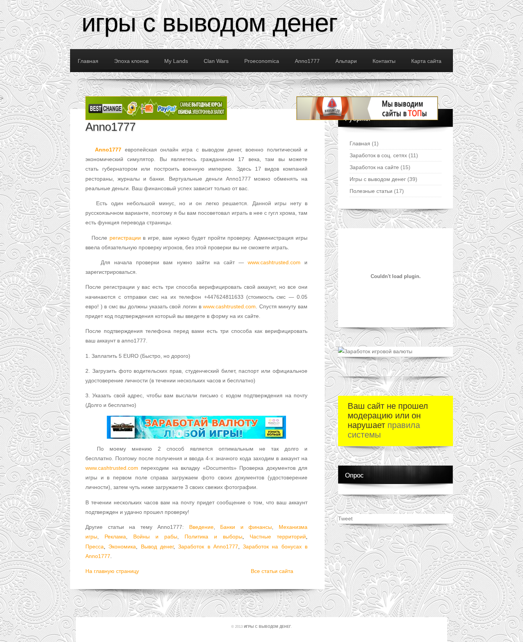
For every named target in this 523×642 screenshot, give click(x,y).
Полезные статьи (371, 191)
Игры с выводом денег (209, 22)
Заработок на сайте (374, 167)
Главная (360, 143)
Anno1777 (110, 126)
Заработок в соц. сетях (378, 155)
